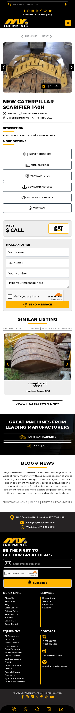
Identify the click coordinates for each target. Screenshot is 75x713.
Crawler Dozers (12, 655)
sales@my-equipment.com (55, 666)
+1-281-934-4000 (49, 644)
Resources (40, 15)
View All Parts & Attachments (37, 404)
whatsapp (39, 208)
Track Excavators (13, 649)
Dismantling (48, 598)
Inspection (47, 604)
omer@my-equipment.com (40, 522)
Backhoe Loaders (13, 659)
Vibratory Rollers (13, 665)
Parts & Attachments (40, 197)
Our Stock (9, 639)
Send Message (40, 304)
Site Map (9, 617)
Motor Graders (11, 646)
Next (45, 36)
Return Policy (11, 614)
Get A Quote (40, 445)
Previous (31, 36)
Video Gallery (11, 608)
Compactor (10, 675)
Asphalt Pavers (12, 672)
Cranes (8, 668)
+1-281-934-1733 (49, 641)
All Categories (11, 636)
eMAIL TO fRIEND (40, 165)
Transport (47, 601)
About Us (9, 598)
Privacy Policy (12, 611)
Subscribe (28, 15)
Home (35, 328)
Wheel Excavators (13, 652)
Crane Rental (11, 624)
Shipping (46, 608)
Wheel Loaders (12, 642)
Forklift (8, 662)
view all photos (40, 176)
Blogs (34, 502)
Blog (50, 15)
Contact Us (10, 621)
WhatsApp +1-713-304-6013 (40, 527)
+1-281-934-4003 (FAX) (52, 655)
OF (53, 86)
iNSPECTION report (40, 154)
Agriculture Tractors (14, 678)
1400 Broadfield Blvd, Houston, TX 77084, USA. (40, 517)
